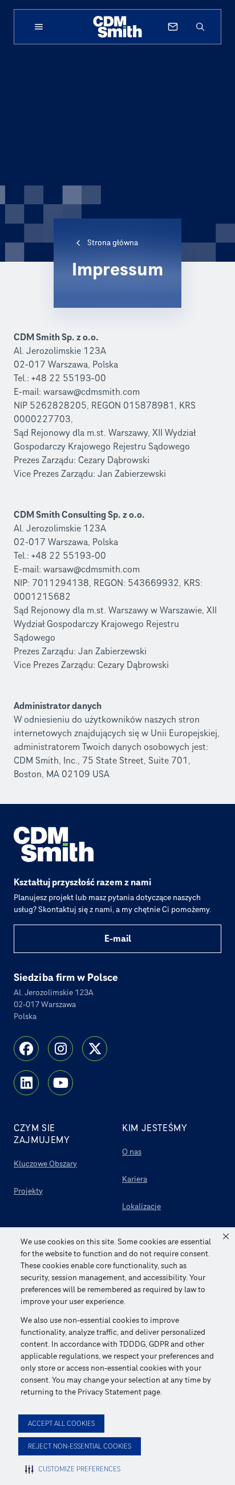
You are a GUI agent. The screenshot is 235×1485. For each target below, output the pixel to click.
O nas (131, 1151)
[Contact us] (173, 26)
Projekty (28, 1191)
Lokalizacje (141, 1206)
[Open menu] (39, 27)
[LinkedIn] (26, 1082)
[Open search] (200, 26)
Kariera (134, 1179)
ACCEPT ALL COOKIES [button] (61, 1424)
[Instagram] (60, 1048)
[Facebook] (26, 1048)
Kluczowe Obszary (45, 1163)
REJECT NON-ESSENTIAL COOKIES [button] (79, 1446)
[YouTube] (60, 1082)
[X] (94, 1048)
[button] (226, 1236)
